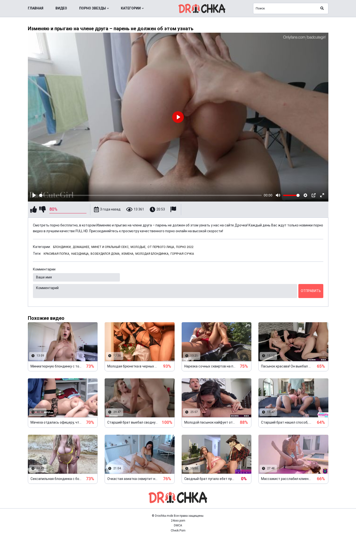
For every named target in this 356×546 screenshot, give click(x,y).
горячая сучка (182, 253)
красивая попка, (57, 253)
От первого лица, (161, 247)
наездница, (80, 253)
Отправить (311, 291)
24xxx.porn (178, 520)
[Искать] (322, 8)
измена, (128, 253)
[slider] (150, 195)
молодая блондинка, (152, 253)
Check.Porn (178, 530)
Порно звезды (92, 8)
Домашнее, (81, 247)
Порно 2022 (184, 247)
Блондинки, (62, 247)
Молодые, (138, 247)
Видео (61, 8)
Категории (131, 8)
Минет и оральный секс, (110, 247)
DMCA (178, 525)
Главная (35, 8)
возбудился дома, (105, 253)
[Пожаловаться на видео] (173, 209)
